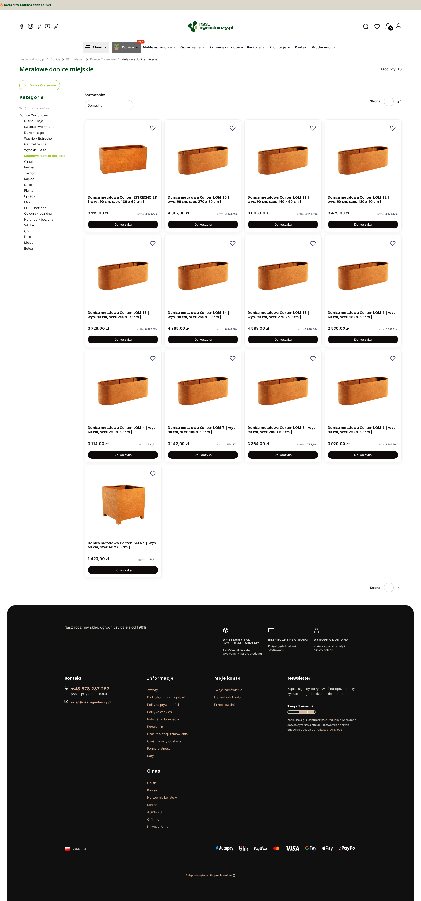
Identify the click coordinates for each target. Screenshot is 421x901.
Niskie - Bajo (33, 121)
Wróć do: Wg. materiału (34, 108)
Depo (28, 185)
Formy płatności (159, 748)
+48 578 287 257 (90, 689)
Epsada (29, 196)
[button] (152, 128)
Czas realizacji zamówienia (167, 734)
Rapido (29, 179)
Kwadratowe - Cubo (39, 127)
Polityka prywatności (163, 705)
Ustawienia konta (227, 697)
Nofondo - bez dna (38, 219)
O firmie (153, 819)
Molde (29, 242)
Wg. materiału (75, 59)
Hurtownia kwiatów (162, 797)
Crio (27, 231)
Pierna (29, 167)
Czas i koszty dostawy (164, 741)
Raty (150, 756)
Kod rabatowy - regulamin (167, 697)
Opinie (152, 783)
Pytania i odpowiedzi (163, 719)
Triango (29, 173)
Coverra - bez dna (38, 213)
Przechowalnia (225, 705)
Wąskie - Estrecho (38, 138)
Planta (28, 190)
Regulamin (155, 726)
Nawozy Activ (157, 827)
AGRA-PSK (155, 812)
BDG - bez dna (35, 208)
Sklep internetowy (209, 875)
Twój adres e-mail (301, 706)
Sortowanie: (95, 95)
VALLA (29, 225)
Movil (28, 202)
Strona (375, 101)
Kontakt (153, 790)
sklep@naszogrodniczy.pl (91, 702)
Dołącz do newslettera (306, 712)
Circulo (29, 162)
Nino (27, 237)
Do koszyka (123, 224)
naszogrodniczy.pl (32, 59)
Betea (28, 248)
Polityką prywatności (329, 729)
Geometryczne (35, 144)
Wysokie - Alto (35, 150)
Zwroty (152, 690)
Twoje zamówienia (228, 690)
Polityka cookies (159, 712)
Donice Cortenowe (103, 59)
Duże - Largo (34, 133)
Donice (55, 59)
